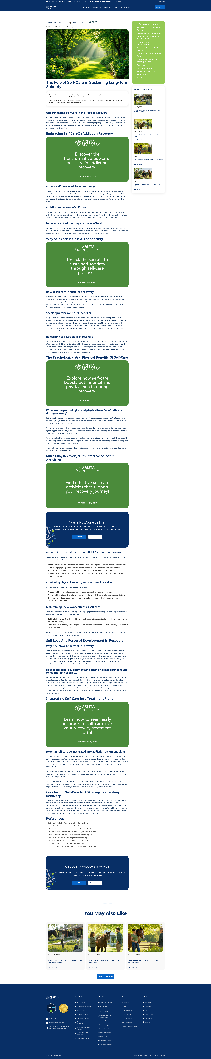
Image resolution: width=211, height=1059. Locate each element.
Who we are (148, 1002)
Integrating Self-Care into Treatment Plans (149, 55)
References (141, 65)
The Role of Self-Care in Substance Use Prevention (66, 844)
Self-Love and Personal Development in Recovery (150, 49)
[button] (86, 7)
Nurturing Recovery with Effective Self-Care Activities (149, 43)
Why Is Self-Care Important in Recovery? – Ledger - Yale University (72, 832)
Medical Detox (81, 1010)
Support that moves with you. (147, 71)
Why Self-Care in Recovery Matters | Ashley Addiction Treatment (71, 829)
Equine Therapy (104, 1037)
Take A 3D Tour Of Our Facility (77, 1)
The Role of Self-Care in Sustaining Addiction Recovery (67, 838)
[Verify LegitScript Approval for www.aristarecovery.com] (51, 1008)
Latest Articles (149, 1014)
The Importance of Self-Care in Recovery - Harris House (68, 841)
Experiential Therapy (105, 1040)
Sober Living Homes (83, 1038)
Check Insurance (95, 537)
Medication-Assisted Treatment (82, 1023)
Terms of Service (159, 1055)
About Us (107, 7)
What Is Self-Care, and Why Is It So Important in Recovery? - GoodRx (72, 835)
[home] (52, 7)
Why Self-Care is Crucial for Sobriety (149, 33)
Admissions (127, 7)
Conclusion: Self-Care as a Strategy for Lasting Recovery (149, 60)
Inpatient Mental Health (84, 1006)
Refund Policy (138, 1055)
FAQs (146, 1010)
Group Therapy (104, 1025)
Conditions (125, 1006)
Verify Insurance (127, 1022)
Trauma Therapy (104, 1021)
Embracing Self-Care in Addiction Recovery (148, 29)
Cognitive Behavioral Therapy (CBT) (105, 1011)
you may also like (143, 75)
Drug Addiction (126, 1014)
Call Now (79, 537)
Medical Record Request (129, 1026)
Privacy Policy (148, 1055)
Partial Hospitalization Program (83, 1028)
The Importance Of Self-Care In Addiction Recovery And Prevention (72, 847)
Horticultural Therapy (106, 1029)
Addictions (85, 7)
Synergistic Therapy (105, 1044)
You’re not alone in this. (145, 68)
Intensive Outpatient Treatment (83, 1033)
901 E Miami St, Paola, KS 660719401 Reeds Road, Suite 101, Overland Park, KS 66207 (59, 1028)
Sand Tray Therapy (105, 1033)
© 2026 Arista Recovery (53, 1055)
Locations (117, 7)
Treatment (96, 7)
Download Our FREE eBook (57, 1)
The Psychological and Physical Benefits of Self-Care (148, 38)
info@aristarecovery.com (56, 1023)
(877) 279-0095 (160, 1)
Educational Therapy (105, 1002)
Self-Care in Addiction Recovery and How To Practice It (68, 823)
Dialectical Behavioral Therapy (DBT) (105, 1016)
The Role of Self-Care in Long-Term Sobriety (64, 826)
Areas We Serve (142, 78)
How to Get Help (127, 1018)
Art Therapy (103, 1006)
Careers (147, 1022)
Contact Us (148, 1018)
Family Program (81, 1002)
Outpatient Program (82, 1018)
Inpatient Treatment (82, 1014)
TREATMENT (79, 996)
